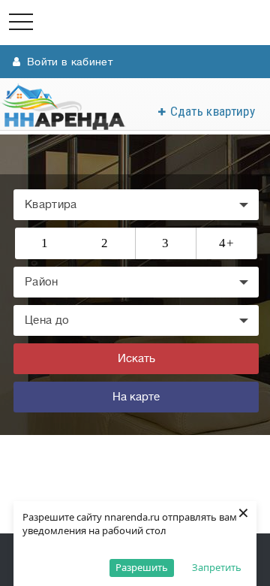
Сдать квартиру (212, 111)
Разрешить (142, 567)
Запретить (217, 567)
